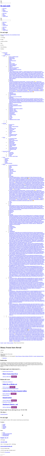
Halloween (11, 80)
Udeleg (10, 118)
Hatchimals (11, 173)
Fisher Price (11, 170)
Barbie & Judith (12, 58)
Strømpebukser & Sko (13, 148)
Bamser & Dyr (11, 57)
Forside (1, 342)
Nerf (10, 213)
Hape (10, 175)
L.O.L (10, 204)
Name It (10, 302)
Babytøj (6, 159)
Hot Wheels (11, 176)
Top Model (11, 228)
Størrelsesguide (7, 54)
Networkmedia (7, 452)
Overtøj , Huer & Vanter (13, 156)
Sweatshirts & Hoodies (13, 134)
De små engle (5, 6)
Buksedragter (11, 141)
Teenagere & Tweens (6, 151)
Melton (10, 290)
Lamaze (10, 202)
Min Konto (4, 8)
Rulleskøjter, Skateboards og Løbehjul (15, 108)
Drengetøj (4, 123)
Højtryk (10, 277)
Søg (1, 0)
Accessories (11, 152)
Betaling (4, 10)
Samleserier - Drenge (13, 110)
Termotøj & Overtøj (12, 135)
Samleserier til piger (40, 356)
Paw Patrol (11, 106)
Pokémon (11, 107)
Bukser (10, 127)
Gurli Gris (11, 79)
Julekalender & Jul (12, 93)
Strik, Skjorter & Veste (13, 147)
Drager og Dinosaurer (13, 64)
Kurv (3, 9)
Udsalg (4, 157)
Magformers (11, 97)
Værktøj (10, 116)
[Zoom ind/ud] (0, 454)
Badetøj (10, 125)
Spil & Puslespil (12, 112)
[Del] (3, 454)
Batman (10, 59)
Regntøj (10, 132)
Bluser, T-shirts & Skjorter (13, 126)
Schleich (10, 225)
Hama (10, 174)
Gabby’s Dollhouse (12, 171)
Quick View (14, 376)
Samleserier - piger (12, 109)
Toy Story (11, 117)
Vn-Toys (10, 230)
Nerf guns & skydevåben (13, 104)
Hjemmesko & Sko (12, 128)
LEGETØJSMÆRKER (13, 165)
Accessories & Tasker (13, 138)
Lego (10, 95)
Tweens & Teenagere (8, 163)
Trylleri (10, 115)
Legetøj (4, 55)
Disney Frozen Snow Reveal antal (6, 354)
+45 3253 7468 (3, 442)
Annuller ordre (5, 11)
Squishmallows (11, 113)
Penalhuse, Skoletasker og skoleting (15, 105)
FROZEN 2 (11, 70)
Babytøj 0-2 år (11, 124)
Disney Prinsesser (19, 356)
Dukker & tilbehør (12, 65)
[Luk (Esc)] (4, 454)
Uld (10, 136)
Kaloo (10, 201)
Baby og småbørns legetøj (13, 56)
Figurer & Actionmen (13, 68)
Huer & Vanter (11, 129)
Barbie (10, 166)
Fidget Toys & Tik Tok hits (14, 67)
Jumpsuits (11, 130)
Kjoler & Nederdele (12, 144)
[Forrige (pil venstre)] (0, 455)
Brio (10, 61)
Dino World (11, 169)
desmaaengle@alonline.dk (6, 446)
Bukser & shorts (12, 142)
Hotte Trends (11, 153)
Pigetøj (4, 137)
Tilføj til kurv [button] (8, 376)
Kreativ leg (11, 92)
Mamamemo (11, 210)
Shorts (10, 133)
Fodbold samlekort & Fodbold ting (15, 69)
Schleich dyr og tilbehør (13, 111)
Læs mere (7, 387)
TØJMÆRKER (12, 231)
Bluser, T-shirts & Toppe (13, 140)
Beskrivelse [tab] (5, 358)
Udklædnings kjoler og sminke (14, 119)
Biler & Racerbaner (12, 60)
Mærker (4, 164)
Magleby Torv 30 (4, 437)
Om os (6, 53)
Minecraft (11, 103)
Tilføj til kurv (3, 355)
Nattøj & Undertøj (12, 131)
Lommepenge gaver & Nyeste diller (15, 96)
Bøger (10, 62)
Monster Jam (11, 211)
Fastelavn (11, 66)
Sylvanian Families (12, 114)
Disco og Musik (12, 63)
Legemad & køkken (12, 94)
